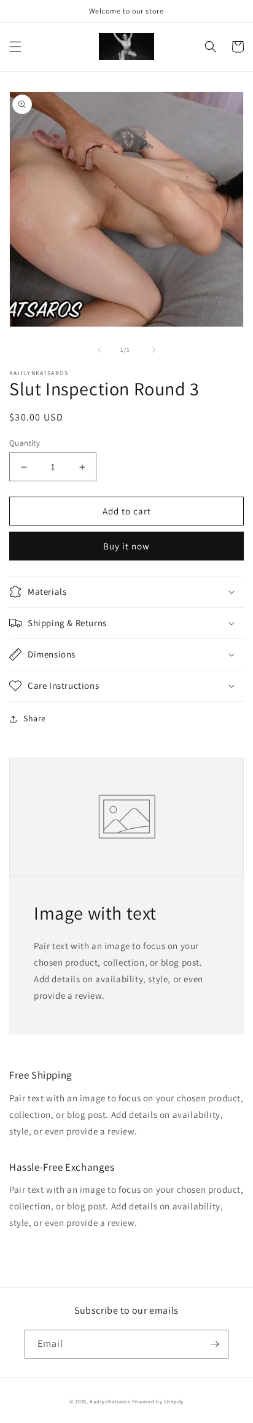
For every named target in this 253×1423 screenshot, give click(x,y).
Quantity (24, 443)
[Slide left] (99, 349)
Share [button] (34, 718)
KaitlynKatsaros (110, 1401)
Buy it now (126, 546)
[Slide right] (153, 349)
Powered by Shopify (158, 1401)
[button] (15, 46)
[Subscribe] (214, 1344)
